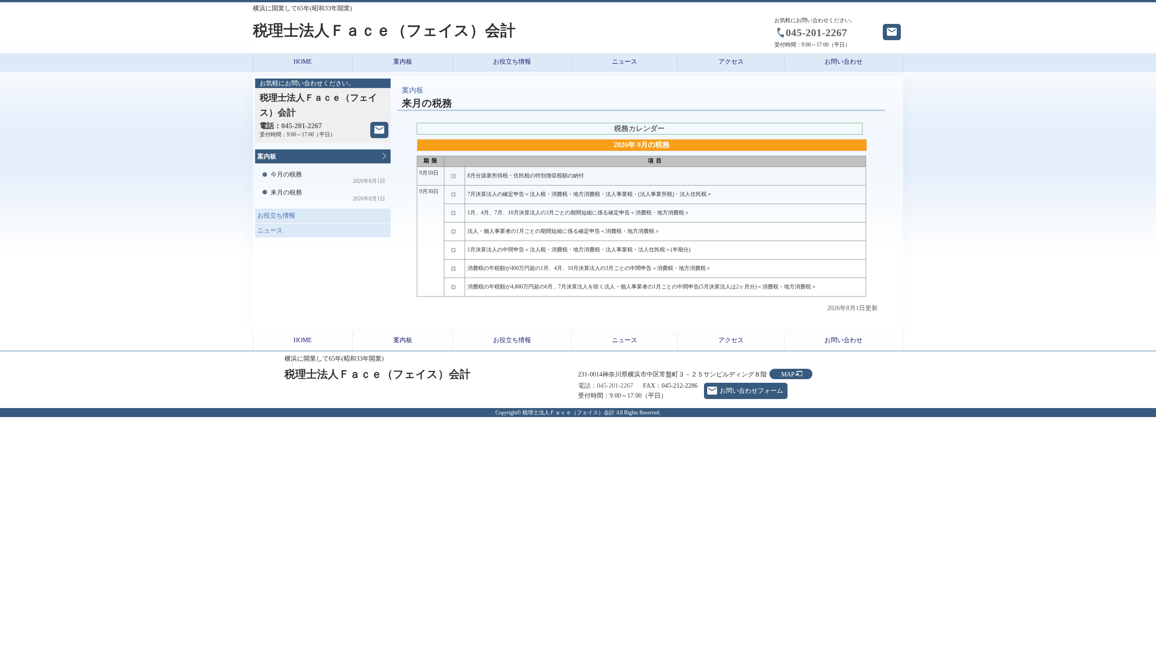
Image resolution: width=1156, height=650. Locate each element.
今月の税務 (328, 177)
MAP (788, 374)
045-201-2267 (816, 32)
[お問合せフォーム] (379, 130)
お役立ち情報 (275, 214)
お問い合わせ (843, 61)
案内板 (402, 61)
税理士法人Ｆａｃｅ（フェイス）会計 (384, 30)
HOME (303, 61)
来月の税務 (328, 195)
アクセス (731, 61)
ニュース (269, 228)
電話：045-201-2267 (605, 385)
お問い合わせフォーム (751, 390)
